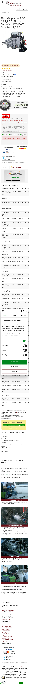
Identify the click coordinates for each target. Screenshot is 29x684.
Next (26, 45)
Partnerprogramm (6, 630)
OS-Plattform (5, 629)
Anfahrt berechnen (6, 619)
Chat (17, 412)
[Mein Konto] (20, 9)
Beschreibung (5, 167)
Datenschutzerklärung (7, 639)
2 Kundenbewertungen (6, 70)
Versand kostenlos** (19, 118)
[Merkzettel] (17, 9)
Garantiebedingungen (7, 627)
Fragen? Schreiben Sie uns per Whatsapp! (12, 683)
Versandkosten (24, 666)
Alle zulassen (14, 361)
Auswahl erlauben (14, 366)
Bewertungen (16, 167)
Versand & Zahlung (6, 633)
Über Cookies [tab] (23, 315)
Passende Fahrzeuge (8, 65)
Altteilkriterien (19, 127)
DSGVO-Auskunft (6, 626)
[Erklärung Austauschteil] (15, 74)
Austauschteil (14, 124)
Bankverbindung (6, 638)
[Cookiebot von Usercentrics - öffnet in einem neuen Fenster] (20, 311)
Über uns (4, 632)
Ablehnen (14, 371)
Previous (2, 45)
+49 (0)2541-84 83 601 (21, 122)
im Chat (10, 427)
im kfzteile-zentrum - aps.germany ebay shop (20, 109)
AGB (3, 635)
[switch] (25, 345)
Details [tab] (14, 315)
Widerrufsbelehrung (7, 636)
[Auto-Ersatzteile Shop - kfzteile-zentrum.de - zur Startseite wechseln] (13, 3)
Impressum (4, 641)
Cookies (4, 624)
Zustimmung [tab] (5, 315)
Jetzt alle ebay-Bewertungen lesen (13, 180)
